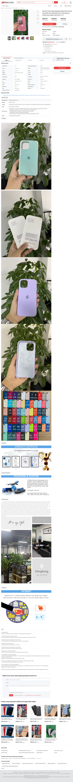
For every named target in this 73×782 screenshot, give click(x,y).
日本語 (48, 773)
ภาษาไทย (54, 773)
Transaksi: (61, 42)
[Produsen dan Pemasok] (7, 2)
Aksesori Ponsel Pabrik (16, 763)
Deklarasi (20, 772)
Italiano (30, 773)
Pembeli (49, 5)
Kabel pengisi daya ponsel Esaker (25, 750)
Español (12, 773)
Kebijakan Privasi (33, 772)
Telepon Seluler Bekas (51, 763)
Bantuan (55, 5)
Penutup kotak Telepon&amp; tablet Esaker (26, 752)
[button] (47, 60)
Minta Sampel (61, 26)
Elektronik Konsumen (8, 8)
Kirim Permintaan (49, 24)
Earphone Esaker (4, 752)
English (9, 773)
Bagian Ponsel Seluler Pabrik (40, 763)
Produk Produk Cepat (52, 772)
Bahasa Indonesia (67, 773)
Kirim (11, 695)
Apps (61, 5)
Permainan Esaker (4, 750)
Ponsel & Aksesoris (16, 8)
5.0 (57, 59)
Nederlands (37, 773)
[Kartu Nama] (70, 63)
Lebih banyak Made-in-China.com (42, 772)
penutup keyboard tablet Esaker (42, 750)
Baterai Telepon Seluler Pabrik (27, 763)
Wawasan (58, 772)
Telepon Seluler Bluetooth (62, 763)
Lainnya (55, 752)
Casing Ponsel (22, 8)
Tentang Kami (15, 772)
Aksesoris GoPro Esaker (58, 750)
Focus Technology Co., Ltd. (33, 775)
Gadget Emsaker (39, 752)
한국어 (45, 773)
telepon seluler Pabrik (6, 763)
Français (20, 773)
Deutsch (33, 773)
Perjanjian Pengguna (26, 772)
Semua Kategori (5, 5)
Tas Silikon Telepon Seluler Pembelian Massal (10, 766)
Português (16, 773)
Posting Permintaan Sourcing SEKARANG (33, 695)
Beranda (2, 8)
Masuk (70, 3)
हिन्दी (50, 773)
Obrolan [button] (65, 24)
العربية (42, 773)
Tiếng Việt (61, 773)
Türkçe (58, 773)
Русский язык (25, 773)
